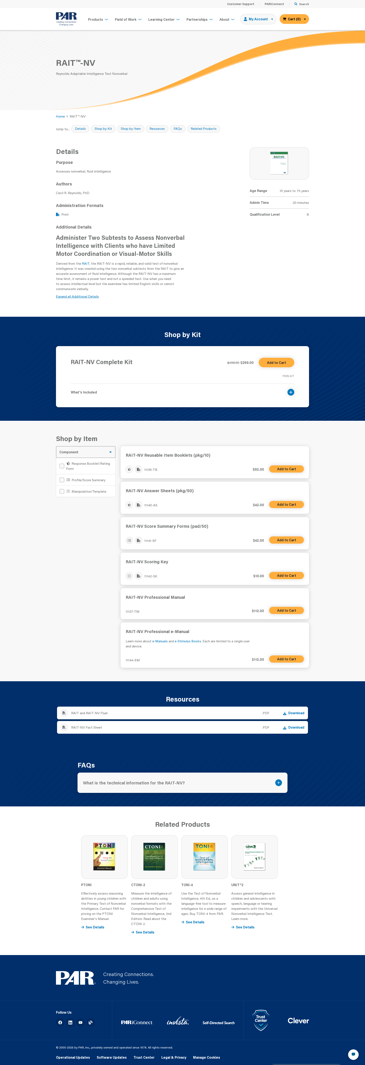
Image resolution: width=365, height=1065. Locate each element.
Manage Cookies (206, 1057)
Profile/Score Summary (88, 480)
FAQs (178, 128)
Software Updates (112, 1057)
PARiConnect (274, 4)
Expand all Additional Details (77, 296)
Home (60, 116)
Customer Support (240, 4)
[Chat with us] (353, 1054)
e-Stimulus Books (188, 641)
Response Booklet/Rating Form (88, 466)
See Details (95, 927)
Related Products (204, 128)
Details (80, 128)
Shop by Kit (103, 128)
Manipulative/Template (88, 491)
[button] (182, 390)
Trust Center (144, 1057)
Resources (157, 128)
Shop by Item (131, 128)
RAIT (86, 263)
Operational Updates (73, 1057)
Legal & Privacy (173, 1057)
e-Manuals (160, 641)
